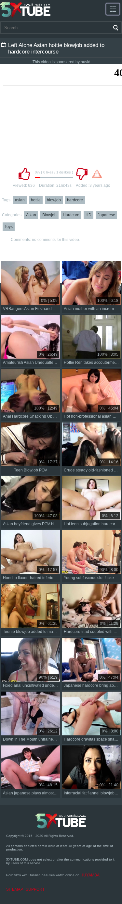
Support (35, 889)
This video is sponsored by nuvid (61, 62)
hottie (36, 200)
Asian (31, 215)
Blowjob (49, 215)
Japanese (106, 215)
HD (88, 215)
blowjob (54, 200)
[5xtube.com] (25, 10)
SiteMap (14, 889)
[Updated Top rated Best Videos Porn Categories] (112, 9)
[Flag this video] (97, 174)
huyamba (90, 875)
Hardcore (71, 215)
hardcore (75, 200)
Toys (9, 226)
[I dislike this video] (82, 174)
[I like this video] (24, 174)
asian (20, 200)
